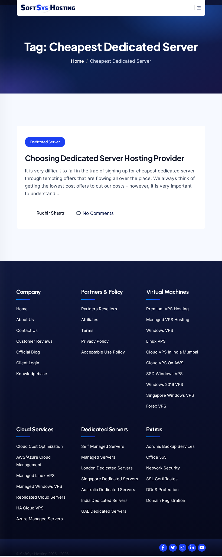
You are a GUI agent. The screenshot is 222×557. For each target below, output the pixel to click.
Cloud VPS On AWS (165, 362)
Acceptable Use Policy (103, 352)
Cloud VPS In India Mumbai (172, 352)
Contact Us (27, 330)
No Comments (98, 213)
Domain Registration (165, 500)
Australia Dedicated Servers (108, 489)
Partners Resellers (99, 308)
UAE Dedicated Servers (103, 511)
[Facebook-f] (163, 548)
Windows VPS (159, 330)
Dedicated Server (45, 142)
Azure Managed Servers (39, 518)
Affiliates (89, 319)
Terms (87, 330)
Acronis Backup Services (170, 446)
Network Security (163, 468)
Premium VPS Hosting (167, 308)
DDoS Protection (162, 489)
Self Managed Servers (102, 446)
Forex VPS (156, 406)
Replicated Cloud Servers (41, 497)
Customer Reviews (34, 341)
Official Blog (28, 352)
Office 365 (156, 457)
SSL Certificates (162, 478)
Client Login (27, 362)
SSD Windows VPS (164, 373)
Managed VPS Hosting (167, 319)
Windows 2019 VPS (164, 384)
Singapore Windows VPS (170, 395)
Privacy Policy (95, 341)
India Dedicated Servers (104, 500)
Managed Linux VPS (35, 475)
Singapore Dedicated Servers (109, 478)
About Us (25, 319)
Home (77, 61)
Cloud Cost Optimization (39, 446)
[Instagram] (183, 548)
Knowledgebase (31, 373)
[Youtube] (202, 548)
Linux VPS (156, 341)
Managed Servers (98, 457)
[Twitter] (173, 548)
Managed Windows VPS (39, 486)
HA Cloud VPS (30, 508)
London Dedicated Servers (107, 468)
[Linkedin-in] (192, 548)
